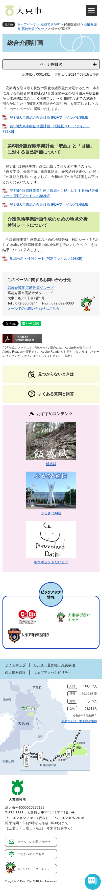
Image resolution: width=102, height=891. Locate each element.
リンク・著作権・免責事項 (54, 665)
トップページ (27, 24)
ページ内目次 (51, 64)
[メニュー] (91, 10)
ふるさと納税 (51, 513)
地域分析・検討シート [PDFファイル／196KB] (46, 259)
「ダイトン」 (34, 869)
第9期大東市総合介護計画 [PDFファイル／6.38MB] (49, 117)
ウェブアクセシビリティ (52, 672)
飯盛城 (51, 464)
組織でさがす (50, 24)
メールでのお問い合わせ (34, 842)
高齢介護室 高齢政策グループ (30, 288)
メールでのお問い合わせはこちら (33, 308)
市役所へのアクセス (31, 854)
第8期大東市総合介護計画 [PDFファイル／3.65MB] (49, 204)
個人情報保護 (15, 672)
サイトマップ (15, 665)
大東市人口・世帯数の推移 (79, 721)
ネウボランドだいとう (51, 562)
